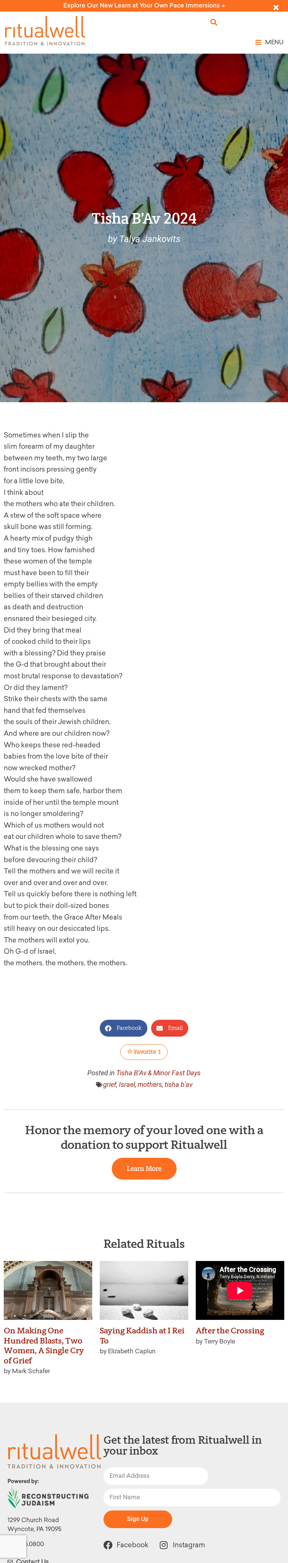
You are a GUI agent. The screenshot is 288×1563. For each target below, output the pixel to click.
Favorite (147, 1051)
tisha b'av (178, 1084)
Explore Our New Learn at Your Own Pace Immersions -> (144, 5)
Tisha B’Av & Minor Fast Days (158, 1073)
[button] (214, 22)
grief (109, 1084)
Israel (127, 1084)
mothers (150, 1084)
